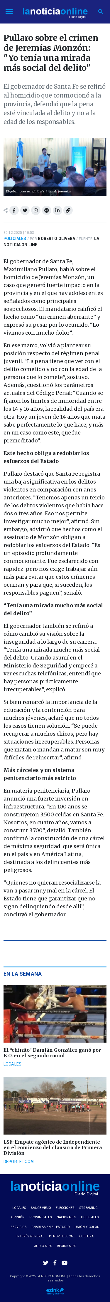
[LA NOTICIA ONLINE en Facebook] (55, 1262)
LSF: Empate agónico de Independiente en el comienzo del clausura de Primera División (53, 1147)
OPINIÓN (18, 1217)
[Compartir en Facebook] (14, 210)
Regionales (66, 1246)
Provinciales (40, 1217)
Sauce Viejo (41, 1208)
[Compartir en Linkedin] (57, 210)
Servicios (19, 1227)
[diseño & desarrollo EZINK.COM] (55, 1291)
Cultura (86, 1236)
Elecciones (65, 1208)
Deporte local (19, 1161)
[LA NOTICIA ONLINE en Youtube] (64, 1262)
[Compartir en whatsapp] (35, 210)
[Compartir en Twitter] (25, 210)
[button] (101, 12)
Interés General (30, 1236)
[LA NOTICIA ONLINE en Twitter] (45, 1262)
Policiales (15, 238)
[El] (55, 1014)
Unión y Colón (87, 1227)
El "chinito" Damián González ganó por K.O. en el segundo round (52, 1052)
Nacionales (66, 1217)
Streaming (88, 1208)
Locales (12, 1064)
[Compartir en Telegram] (46, 210)
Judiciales (43, 1246)
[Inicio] (55, 11)
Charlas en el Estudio (50, 1227)
